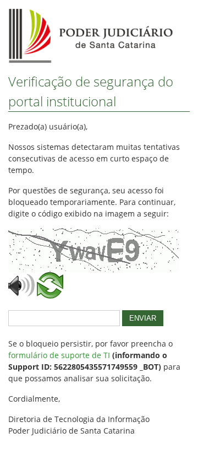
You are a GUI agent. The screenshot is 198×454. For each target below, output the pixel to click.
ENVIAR (142, 318)
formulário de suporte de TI (59, 355)
